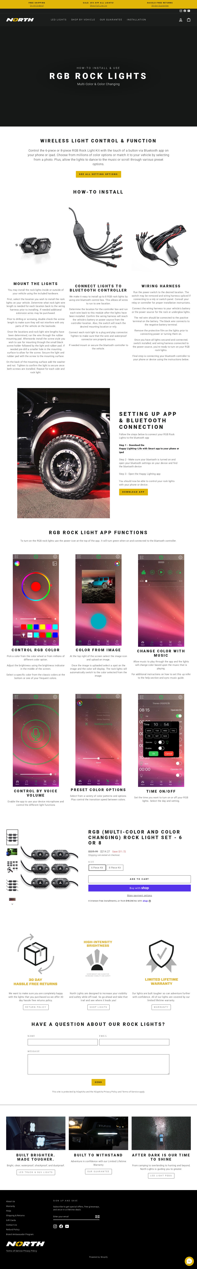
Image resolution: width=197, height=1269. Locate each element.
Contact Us (11, 1225)
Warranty (161, 1007)
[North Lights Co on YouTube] (67, 1226)
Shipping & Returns (15, 1215)
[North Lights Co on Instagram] (55, 1226)
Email (103, 1036)
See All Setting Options (98, 174)
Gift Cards (11, 1220)
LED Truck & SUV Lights (36, 1172)
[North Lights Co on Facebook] (61, 1226)
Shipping (92, 855)
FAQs (8, 1211)
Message (34, 1051)
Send (98, 1082)
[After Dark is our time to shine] (161, 1133)
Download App (133, 492)
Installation (136, 19)
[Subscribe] (97, 1216)
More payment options (139, 895)
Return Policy (35, 1007)
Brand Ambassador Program (20, 1234)
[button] (189, 1261)
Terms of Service (130, 1092)
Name (31, 1036)
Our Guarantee (111, 19)
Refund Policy (13, 1229)
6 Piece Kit (97, 867)
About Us (10, 1201)
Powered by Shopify (98, 1257)
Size (91, 862)
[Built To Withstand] (98, 1133)
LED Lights (59, 19)
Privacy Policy (110, 1092)
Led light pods (161, 1176)
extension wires (25, 313)
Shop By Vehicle (83, 19)
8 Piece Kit (115, 867)
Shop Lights (98, 1007)
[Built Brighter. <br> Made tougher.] (35, 1133)
